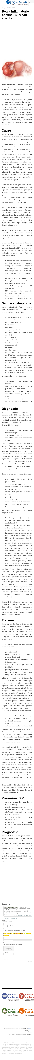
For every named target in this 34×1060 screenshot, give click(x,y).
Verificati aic (29, 1034)
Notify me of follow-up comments (13, 944)
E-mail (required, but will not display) (14, 930)
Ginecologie (11, 7)
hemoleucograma (11, 518)
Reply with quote (22, 915)
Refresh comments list (11, 918)
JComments (30, 961)
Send (5, 959)
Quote (29, 915)
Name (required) (8, 925)
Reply (15, 915)
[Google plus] (24, 3)
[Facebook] (17, 3)
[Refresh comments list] (11, 904)
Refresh (7, 952)
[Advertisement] (17, 41)
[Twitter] (20, 3)
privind (26, 1030)
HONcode (26, 1028)
